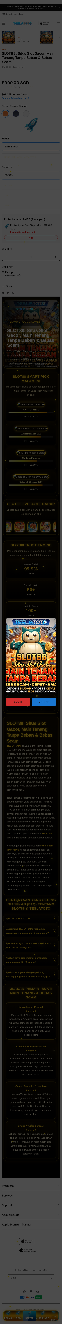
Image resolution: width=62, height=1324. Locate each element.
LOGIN (18, 702)
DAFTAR (44, 702)
